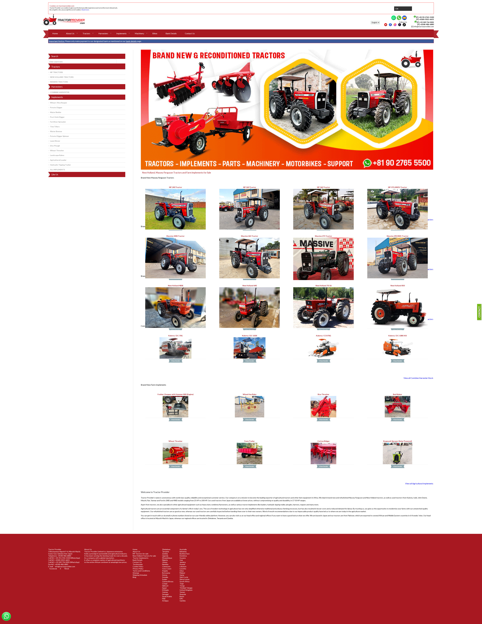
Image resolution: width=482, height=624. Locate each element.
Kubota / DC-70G (175, 336)
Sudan (164, 579)
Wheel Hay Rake (249, 394)
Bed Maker (397, 394)
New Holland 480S (175, 285)
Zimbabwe (166, 549)
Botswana (166, 573)
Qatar (182, 575)
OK (396, 8)
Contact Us (190, 33)
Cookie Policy (138, 566)
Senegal (165, 594)
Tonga (182, 586)
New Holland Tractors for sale (144, 556)
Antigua (165, 601)
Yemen (182, 592)
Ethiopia (165, 590)
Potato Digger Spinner (59, 136)
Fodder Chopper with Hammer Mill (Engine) (176, 394)
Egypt (164, 588)
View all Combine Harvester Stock (418, 378)
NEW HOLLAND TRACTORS (61, 77)
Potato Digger (56, 107)
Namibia (165, 564)
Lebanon (183, 566)
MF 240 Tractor (175, 187)
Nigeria (165, 560)
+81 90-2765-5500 (426, 17)
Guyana (183, 558)
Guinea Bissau (167, 581)
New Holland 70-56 (324, 285)
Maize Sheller (55, 112)
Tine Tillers (55, 127)
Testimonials (138, 564)
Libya (182, 571)
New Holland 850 (397, 285)
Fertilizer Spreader (58, 122)
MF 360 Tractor (323, 187)
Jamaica (183, 562)
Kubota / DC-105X (249, 336)
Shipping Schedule (140, 575)
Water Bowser (56, 131)
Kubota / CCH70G (323, 336)
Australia (183, 549)
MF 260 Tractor (249, 187)
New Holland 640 (249, 285)
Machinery (139, 33)
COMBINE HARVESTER (59, 92)
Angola (165, 571)
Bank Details (171, 33)
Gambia (183, 601)
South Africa (184, 581)
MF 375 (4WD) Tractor (397, 187)
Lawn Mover (55, 141)
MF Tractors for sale (140, 554)
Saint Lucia (184, 577)
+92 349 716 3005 (426, 22)
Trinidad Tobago (186, 588)
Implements (121, 33)
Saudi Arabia (167, 596)
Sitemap (136, 573)
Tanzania (165, 551)
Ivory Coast (166, 569)
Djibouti (165, 586)
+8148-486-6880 (427, 24)
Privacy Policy (138, 569)
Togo (182, 584)
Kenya (164, 575)
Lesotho (183, 569)
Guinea (165, 592)
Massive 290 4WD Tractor (397, 236)
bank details (131, 41)
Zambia (165, 554)
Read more (85, 10)
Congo (164, 584)
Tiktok (66, 569)
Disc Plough (55, 146)
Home (55, 33)
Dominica (183, 556)
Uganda (165, 556)
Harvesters (103, 33)
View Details (175, 361)
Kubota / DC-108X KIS (397, 336)
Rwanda (183, 594)
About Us (70, 33)
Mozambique (167, 558)
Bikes (154, 33)
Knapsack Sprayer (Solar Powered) (397, 441)
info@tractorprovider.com (424, 26)
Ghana (164, 562)
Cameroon (166, 566)
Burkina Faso (185, 554)
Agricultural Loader (58, 160)
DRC (181, 598)
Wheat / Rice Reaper (58, 103)
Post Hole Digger (57, 117)
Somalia (165, 577)
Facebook (53, 569)
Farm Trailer (249, 441)
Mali (163, 598)
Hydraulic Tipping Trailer (60, 165)
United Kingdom (186, 590)
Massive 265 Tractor (249, 236)
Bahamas (183, 551)
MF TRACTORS (56, 72)
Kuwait (182, 564)
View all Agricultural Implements (419, 483)
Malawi (182, 573)
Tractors (86, 33)
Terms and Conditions (141, 571)
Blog (134, 577)
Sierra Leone (184, 579)
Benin (182, 596)
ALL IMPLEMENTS (57, 170)
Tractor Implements (140, 558)
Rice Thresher (323, 394)
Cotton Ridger (323, 441)
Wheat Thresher (57, 150)
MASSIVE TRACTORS (59, 82)
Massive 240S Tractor (175, 236)
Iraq (181, 560)
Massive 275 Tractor (323, 236)
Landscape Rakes (57, 155)
